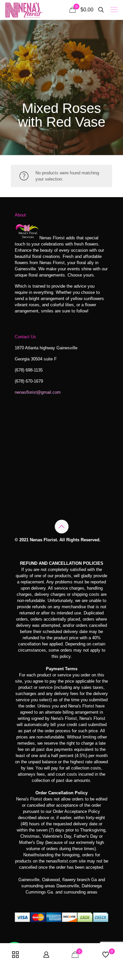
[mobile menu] (114, 9)
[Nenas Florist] (24, 10)
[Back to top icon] (62, 526)
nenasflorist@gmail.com (38, 392)
